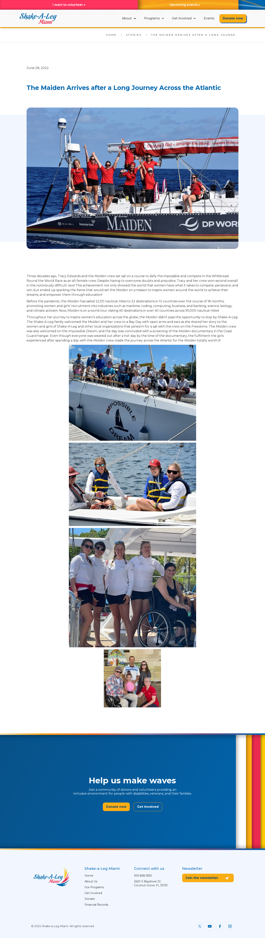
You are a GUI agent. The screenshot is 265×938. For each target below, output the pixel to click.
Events (209, 18)
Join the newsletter (201, 878)
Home (89, 875)
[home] (38, 18)
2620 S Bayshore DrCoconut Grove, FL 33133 (151, 883)
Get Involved (93, 893)
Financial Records (96, 904)
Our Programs (94, 887)
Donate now (233, 18)
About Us (91, 881)
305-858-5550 (143, 875)
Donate (90, 899)
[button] (129, 18)
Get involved (148, 807)
